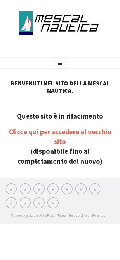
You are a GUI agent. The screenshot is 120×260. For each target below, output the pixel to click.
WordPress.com (97, 215)
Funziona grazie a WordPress (33, 215)
